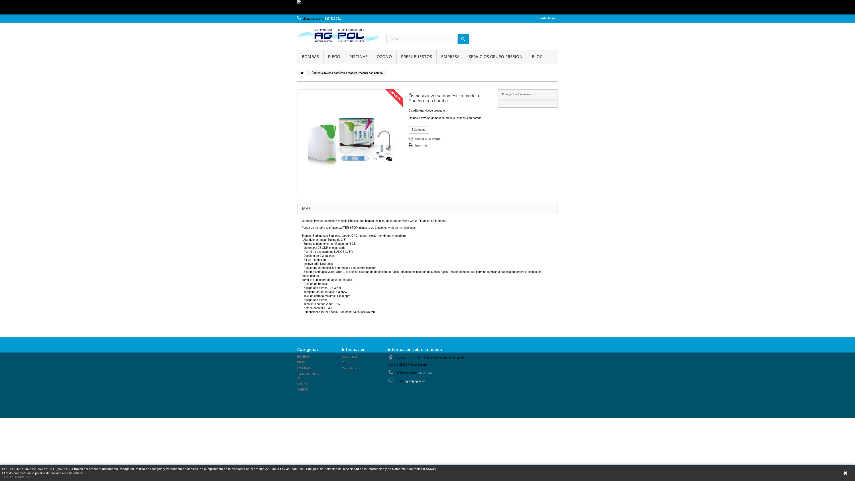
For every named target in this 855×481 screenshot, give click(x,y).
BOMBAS (310, 56)
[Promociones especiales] (427, 7)
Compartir (419, 129)
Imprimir (421, 145)
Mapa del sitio (351, 368)
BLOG (537, 56)
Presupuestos (416, 56)
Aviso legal (349, 356)
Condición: (416, 110)
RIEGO (334, 56)
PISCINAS (358, 56)
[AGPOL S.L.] (338, 35)
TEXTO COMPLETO (16, 477)
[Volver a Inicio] (302, 73)
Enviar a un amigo (428, 139)
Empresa (450, 56)
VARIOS (302, 389)
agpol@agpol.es (415, 381)
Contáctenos (547, 18)
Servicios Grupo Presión (496, 56)
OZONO (384, 56)
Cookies (347, 362)
